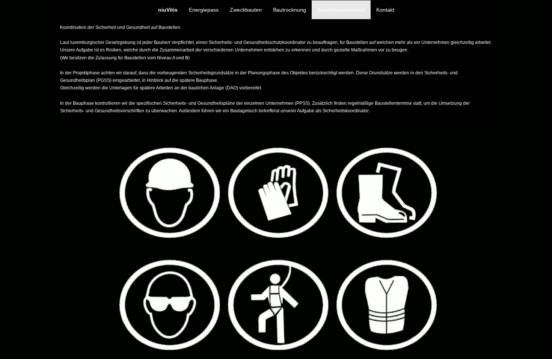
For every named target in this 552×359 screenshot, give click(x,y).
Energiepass (204, 10)
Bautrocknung (289, 10)
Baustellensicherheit (341, 10)
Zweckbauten (246, 10)
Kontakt (385, 10)
